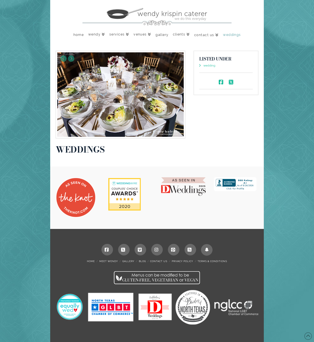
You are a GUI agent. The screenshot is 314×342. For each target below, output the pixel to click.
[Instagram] (157, 249)
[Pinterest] (173, 249)
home (91, 261)
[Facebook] (107, 249)
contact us (158, 261)
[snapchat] (207, 250)
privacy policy (182, 261)
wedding (209, 65)
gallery (128, 261)
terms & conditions (212, 261)
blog (142, 261)
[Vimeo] (140, 249)
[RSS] (190, 249)
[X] (124, 249)
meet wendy (108, 261)
